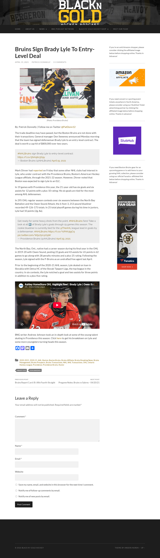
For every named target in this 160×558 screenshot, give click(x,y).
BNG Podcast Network (63, 29)
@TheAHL (65, 228)
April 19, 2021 (22, 62)
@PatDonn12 (68, 126)
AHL (40, 360)
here (59, 338)
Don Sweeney (35, 370)
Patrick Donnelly (41, 62)
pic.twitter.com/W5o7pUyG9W (34, 235)
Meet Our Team (120, 29)
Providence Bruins (50, 365)
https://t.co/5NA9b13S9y (31, 157)
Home (17, 29)
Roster (61, 365)
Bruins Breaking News (84, 360)
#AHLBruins (41, 231)
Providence (37, 365)
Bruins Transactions (54, 362)
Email (18, 458)
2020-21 (33, 360)
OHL (85, 362)
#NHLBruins (24, 153)
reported (38, 170)
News (42, 29)
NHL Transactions (75, 362)
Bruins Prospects (38, 362)
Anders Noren (131, 548)
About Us (30, 29)
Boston (45, 360)
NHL (65, 362)
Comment (20, 416)
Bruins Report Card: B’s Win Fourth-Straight (35, 381)
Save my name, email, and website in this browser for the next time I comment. (56, 484)
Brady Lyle (21, 370)
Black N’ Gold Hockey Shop (92, 29)
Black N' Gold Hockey (33, 548)
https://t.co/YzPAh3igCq (61, 231)
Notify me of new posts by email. (34, 496)
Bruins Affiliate (67, 360)
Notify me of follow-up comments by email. (39, 490)
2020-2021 (24, 360)
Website (19, 471)
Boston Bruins (55, 360)
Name (18, 445)
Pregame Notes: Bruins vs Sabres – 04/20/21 (79, 381)
